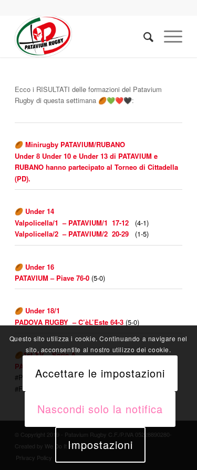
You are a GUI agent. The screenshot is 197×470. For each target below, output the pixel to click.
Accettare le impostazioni (100, 373)
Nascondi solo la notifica (100, 408)
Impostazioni (100, 444)
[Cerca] (143, 36)
